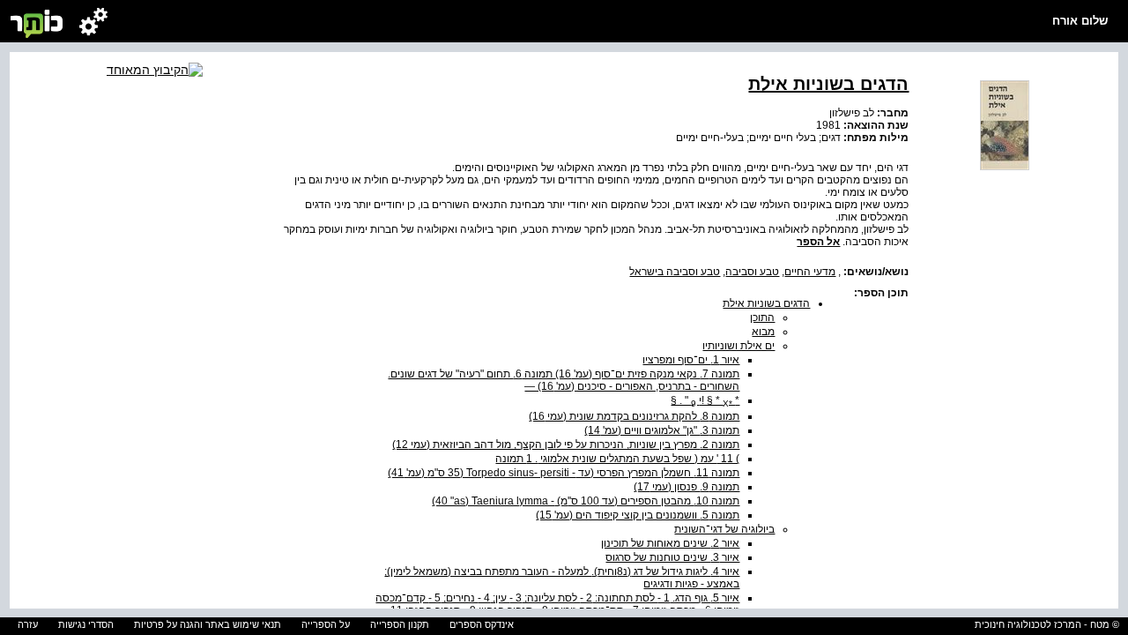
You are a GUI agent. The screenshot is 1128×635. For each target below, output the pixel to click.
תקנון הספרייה (399, 624)
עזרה (28, 624)
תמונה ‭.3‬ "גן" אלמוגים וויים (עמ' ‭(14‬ (661, 430)
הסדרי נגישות (86, 624)
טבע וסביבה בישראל (674, 271)
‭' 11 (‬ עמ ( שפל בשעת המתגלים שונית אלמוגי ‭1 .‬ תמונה (617, 458)
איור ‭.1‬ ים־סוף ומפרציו (690, 360)
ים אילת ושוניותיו (738, 346)
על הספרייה (325, 624)
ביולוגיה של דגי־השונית (724, 529)
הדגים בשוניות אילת (766, 303)
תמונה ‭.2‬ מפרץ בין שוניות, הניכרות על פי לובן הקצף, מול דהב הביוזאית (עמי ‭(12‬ (565, 444)
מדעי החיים (809, 271)
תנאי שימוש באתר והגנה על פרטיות (207, 624)
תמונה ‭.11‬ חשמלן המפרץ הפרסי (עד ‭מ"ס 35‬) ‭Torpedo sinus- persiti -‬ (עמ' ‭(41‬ (563, 473)
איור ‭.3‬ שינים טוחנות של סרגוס (672, 557)
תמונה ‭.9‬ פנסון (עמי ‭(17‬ (686, 487)
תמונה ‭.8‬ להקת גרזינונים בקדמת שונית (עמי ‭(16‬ (634, 416)
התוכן (762, 317)
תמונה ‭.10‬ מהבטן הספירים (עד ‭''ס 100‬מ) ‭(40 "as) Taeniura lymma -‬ (585, 501)
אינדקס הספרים (481, 624)
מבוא (763, 331)
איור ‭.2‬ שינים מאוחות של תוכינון (670, 543)
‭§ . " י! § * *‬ (705, 400)
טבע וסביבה (752, 271)
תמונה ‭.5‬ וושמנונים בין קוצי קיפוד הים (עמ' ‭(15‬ (637, 515)
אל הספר (818, 241)
